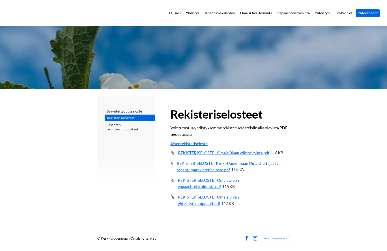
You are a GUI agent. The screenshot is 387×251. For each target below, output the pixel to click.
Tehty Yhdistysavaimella (275, 238)
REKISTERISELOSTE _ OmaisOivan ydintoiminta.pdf (223, 152)
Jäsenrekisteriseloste (189, 143)
